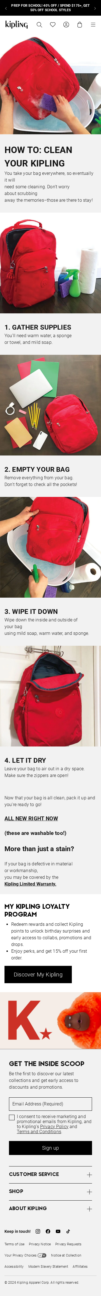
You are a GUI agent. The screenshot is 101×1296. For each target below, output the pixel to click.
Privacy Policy (54, 1126)
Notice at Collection (66, 1255)
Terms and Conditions (39, 1131)
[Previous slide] (6, 8)
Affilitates (80, 1267)
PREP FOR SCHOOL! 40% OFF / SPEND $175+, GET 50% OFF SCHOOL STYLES (50, 8)
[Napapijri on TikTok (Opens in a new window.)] (68, 1231)
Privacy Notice (40, 1244)
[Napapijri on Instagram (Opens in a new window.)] (38, 1231)
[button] (50, 1174)
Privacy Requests (68, 1244)
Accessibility (14, 1267)
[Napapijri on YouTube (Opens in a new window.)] (58, 1231)
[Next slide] (95, 8)
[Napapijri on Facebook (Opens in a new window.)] (48, 1231)
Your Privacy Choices (20, 1255)
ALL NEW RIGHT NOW (31, 819)
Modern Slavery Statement (48, 1267)
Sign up (50, 1148)
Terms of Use (14, 1244)
